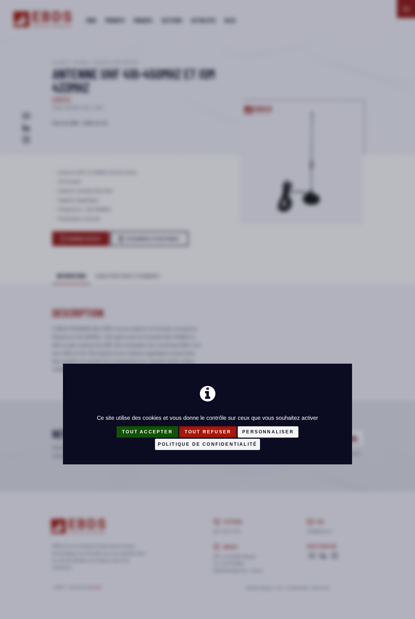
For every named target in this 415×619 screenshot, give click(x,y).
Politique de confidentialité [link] (207, 444)
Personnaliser (268, 431)
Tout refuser (208, 431)
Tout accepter (147, 431)
